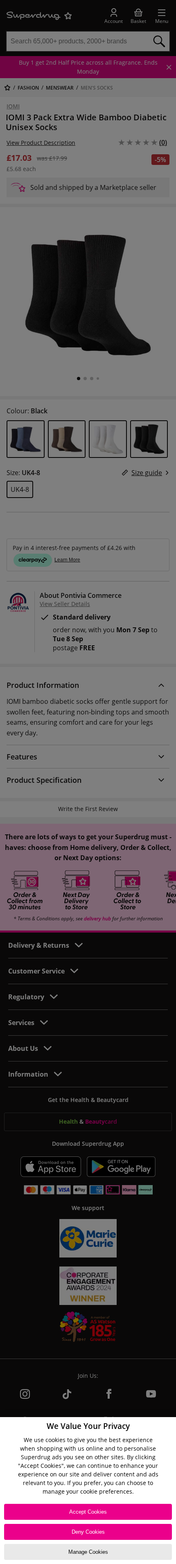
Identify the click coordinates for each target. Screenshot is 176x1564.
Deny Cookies (88, 1532)
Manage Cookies (88, 1552)
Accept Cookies (88, 1512)
